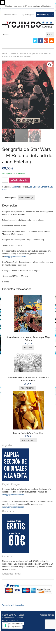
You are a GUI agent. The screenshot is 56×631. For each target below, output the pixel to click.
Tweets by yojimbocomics (13, 605)
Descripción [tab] (10, 197)
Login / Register (27, 14)
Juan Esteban (34, 186)
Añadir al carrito (19, 180)
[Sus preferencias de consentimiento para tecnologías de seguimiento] (5, 626)
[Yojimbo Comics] (28, 24)
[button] (50, 64)
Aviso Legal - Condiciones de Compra (13, 616)
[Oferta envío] (15, 552)
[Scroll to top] (50, 626)
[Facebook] (40, 40)
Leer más (28, 347)
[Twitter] (35, 40)
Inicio (4, 53)
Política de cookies (10, 620)
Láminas (22, 53)
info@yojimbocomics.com (15, 256)
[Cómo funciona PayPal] (28, 596)
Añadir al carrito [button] (27, 387)
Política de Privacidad (14, 623)
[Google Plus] (46, 40)
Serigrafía (45, 186)
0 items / (46, 14)
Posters (12, 53)
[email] (51, 40)
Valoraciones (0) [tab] (26, 197)
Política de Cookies (13, 627)
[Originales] (15, 480)
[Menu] (2, 2)
